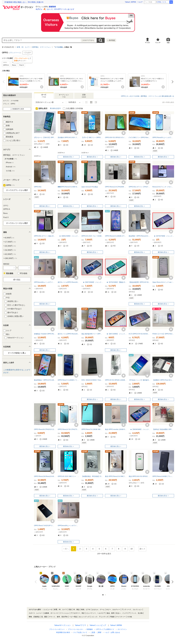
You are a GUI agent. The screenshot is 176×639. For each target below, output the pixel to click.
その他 (10, 171)
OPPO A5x (37, 187)
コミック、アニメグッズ (99, 617)
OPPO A (6, 209)
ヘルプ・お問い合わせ (112, 632)
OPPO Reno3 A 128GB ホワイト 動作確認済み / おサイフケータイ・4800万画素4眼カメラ (116, 236)
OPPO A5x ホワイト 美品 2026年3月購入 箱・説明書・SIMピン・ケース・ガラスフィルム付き (45, 236)
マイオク (147, 42)
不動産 (112, 617)
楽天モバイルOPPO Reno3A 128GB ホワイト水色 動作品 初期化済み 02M (68, 334)
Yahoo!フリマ (80, 625)
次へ (172, 81)
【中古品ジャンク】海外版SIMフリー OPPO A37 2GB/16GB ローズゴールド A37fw (139, 380)
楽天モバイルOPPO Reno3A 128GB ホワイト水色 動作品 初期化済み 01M (68, 282)
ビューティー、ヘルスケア (95, 613)
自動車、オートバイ (51, 613)
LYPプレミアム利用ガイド (105, 629)
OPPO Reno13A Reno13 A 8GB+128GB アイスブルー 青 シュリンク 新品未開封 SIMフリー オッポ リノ (45, 476)
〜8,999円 (8, 238)
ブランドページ (14, 53)
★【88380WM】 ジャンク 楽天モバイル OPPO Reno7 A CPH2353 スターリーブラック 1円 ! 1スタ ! (139, 429)
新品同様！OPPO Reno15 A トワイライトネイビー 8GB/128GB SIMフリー (139, 236)
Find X (6, 217)
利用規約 (90, 629)
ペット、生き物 (137, 613)
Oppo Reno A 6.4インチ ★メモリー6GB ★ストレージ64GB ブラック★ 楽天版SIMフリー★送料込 (163, 282)
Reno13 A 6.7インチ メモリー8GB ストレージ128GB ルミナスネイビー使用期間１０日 (163, 187)
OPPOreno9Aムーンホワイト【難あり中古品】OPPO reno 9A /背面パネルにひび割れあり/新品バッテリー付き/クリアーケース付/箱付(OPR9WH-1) (68, 525)
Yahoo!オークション (62, 625)
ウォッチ (157, 42)
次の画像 (172, 582)
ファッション (64, 613)
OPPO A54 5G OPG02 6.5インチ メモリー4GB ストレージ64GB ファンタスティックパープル (116, 137)
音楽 (70, 609)
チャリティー (120, 617)
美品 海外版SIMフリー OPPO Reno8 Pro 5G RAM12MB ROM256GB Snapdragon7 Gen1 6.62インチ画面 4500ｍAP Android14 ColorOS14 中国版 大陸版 (92, 334)
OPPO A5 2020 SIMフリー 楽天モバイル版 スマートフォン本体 (68, 476)
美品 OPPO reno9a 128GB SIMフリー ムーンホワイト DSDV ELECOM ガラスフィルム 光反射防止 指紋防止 (116, 429)
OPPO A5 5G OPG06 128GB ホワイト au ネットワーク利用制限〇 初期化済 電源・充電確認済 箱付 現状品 (116, 380)
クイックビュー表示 (96, 102)
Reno (5, 213)
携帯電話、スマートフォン (41, 47)
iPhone (10, 162)
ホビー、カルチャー (113, 609)
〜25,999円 (9, 246)
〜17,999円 (9, 242)
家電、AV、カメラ (23, 47)
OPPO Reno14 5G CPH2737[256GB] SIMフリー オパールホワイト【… (68, 429)
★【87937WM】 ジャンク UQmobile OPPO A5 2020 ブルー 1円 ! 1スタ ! (163, 236)
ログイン (39, 9)
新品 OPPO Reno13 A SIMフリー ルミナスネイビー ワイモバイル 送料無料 (116, 476)
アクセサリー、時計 (78, 613)
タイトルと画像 (87, 102)
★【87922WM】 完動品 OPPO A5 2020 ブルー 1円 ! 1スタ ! (116, 282)
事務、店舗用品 (34, 617)
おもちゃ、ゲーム (98, 609)
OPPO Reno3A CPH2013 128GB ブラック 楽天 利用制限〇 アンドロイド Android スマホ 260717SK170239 (45, 429)
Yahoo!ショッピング (98, 625)
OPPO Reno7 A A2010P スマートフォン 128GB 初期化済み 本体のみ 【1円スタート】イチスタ (45, 525)
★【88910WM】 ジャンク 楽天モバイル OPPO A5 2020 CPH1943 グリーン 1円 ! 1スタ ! (68, 236)
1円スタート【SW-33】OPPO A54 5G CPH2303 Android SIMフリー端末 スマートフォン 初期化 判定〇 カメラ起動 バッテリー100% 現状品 (45, 137)
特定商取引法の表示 (63, 632)
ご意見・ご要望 (95, 632)
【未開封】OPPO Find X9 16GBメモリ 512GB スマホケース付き (163, 380)
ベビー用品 (73, 617)
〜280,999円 (10, 258)
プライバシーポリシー (57, 629)
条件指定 (111, 40)
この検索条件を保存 (17, 109)
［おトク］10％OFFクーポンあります (60, 9)
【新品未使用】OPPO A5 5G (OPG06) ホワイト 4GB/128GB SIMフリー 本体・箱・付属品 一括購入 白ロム (139, 282)
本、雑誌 (76, 609)
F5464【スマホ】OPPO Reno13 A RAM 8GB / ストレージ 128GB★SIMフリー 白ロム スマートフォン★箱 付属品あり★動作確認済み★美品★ (163, 334)
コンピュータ (47, 609)
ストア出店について (80, 632)
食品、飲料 (110, 613)
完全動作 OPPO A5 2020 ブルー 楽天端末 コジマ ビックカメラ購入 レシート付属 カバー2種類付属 (68, 137)
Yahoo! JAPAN (130, 2)
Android (10, 167)
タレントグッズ (84, 617)
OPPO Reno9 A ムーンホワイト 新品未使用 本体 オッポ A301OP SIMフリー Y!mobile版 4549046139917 (163, 137)
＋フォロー (27, 53)
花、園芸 (44, 617)
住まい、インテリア (123, 613)
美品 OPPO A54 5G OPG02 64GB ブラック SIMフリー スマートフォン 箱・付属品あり (139, 476)
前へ (4, 81)
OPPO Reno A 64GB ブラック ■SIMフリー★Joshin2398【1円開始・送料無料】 (163, 476)
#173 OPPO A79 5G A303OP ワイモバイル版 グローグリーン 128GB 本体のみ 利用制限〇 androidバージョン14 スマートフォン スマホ (139, 334)
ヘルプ (140, 2)
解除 (17, 104)
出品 (168, 42)
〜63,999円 (9, 254)
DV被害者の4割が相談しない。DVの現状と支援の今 (24, 2)
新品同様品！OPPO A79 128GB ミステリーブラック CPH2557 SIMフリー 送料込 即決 (45, 380)
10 (132, 549)
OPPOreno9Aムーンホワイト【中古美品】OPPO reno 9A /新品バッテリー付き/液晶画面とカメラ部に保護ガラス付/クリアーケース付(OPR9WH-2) (45, 282)
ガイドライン (122, 629)
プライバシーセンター (75, 629)
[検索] (171, 2)
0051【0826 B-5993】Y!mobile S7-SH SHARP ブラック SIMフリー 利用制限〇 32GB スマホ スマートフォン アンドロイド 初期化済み (92, 380)
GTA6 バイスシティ (163, 2)
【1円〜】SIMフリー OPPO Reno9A (92, 137)
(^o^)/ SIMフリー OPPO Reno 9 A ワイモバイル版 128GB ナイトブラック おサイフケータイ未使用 (139, 137)
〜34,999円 (9, 250)
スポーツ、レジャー (36, 613)
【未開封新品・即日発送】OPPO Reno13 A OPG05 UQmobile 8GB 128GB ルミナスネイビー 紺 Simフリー (92, 476)
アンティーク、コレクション (132, 609)
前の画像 (36, 582)
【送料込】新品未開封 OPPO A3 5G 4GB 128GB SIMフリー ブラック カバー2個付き (163, 429)
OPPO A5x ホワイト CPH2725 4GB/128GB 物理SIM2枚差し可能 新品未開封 (139, 187)
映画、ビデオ (85, 609)
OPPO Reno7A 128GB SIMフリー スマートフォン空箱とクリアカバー (92, 429)
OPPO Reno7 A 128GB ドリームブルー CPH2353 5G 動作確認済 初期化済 (68, 380)
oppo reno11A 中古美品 (89, 187)
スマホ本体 (59, 47)
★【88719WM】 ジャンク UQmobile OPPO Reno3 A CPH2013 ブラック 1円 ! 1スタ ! (116, 334)
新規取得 (52, 7)
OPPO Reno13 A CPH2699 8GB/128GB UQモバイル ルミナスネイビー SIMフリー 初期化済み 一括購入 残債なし (116, 187)
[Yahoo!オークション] (18, 6)
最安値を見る (67, 157)
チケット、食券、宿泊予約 (58, 617)
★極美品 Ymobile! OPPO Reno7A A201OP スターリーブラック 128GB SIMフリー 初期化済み (45, 334)
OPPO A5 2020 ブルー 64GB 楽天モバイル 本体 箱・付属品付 (92, 236)
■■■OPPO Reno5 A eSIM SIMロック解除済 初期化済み (68, 187)
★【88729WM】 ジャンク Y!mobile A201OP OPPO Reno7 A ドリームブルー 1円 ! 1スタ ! (92, 282)
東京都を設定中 (55, 108)
